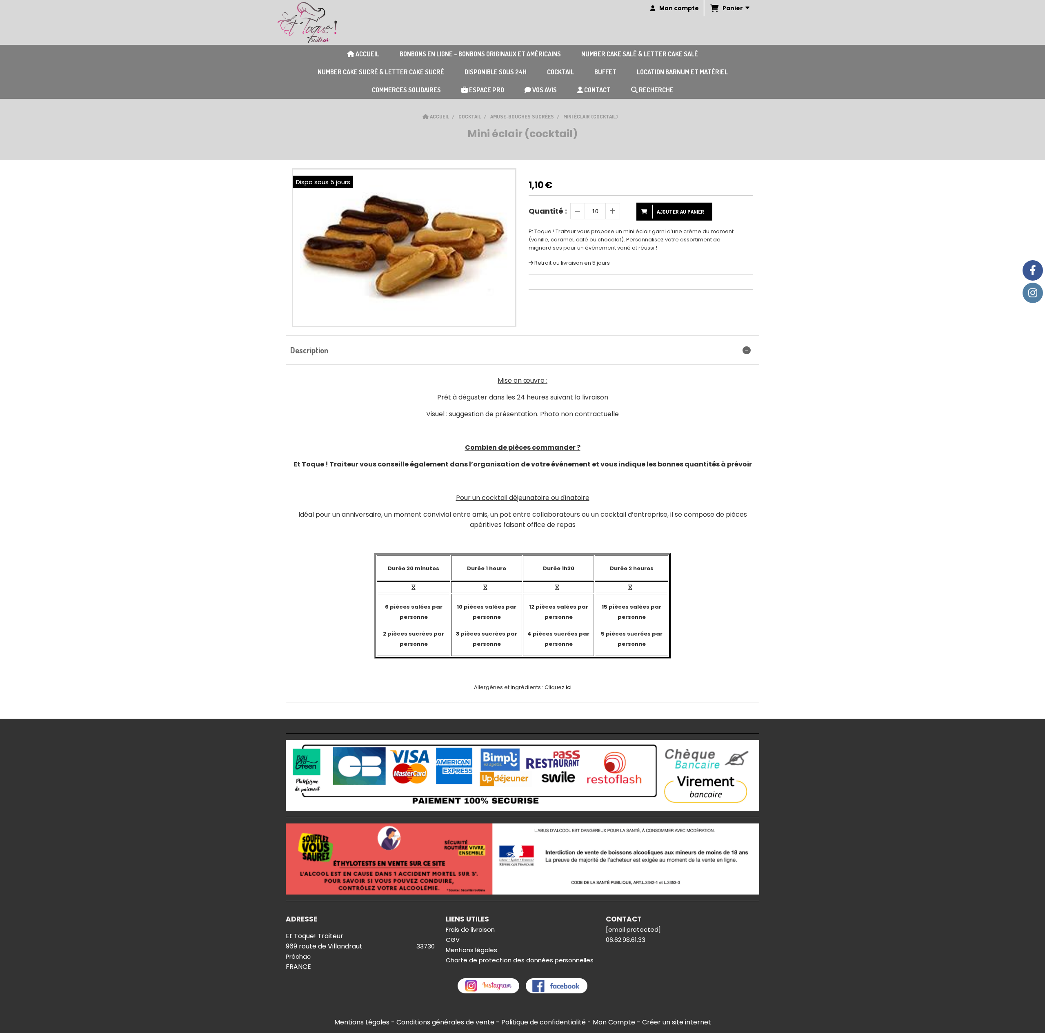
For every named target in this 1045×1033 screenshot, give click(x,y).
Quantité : (548, 211)
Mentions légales (471, 950)
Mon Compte (614, 1022)
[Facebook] (1033, 270)
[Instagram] (1033, 293)
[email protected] (633, 929)
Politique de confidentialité (543, 1022)
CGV (453, 939)
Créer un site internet (676, 1022)
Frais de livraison (470, 929)
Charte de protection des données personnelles (520, 960)
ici (569, 687)
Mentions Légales (361, 1022)
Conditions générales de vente (445, 1022)
